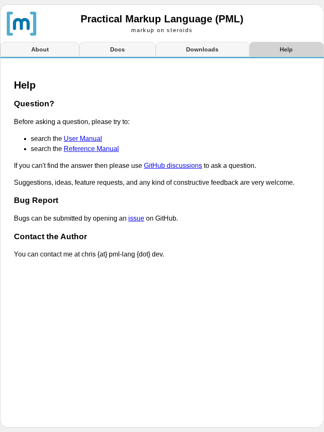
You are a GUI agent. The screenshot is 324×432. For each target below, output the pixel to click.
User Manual (83, 138)
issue (136, 218)
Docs (117, 49)
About (40, 49)
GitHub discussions (173, 165)
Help (286, 49)
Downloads (202, 49)
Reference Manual (91, 148)
